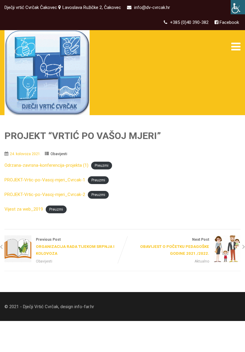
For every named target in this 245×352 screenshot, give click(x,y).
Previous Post (75, 246)
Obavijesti (58, 154)
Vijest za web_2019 (23, 209)
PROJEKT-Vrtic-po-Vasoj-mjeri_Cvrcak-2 (44, 194)
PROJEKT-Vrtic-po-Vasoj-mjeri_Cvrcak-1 (44, 180)
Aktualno (202, 261)
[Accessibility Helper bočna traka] (238, 7)
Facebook (228, 22)
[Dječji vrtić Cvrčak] (47, 72)
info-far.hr (84, 306)
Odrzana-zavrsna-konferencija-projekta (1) (46, 165)
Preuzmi (101, 165)
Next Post (174, 246)
